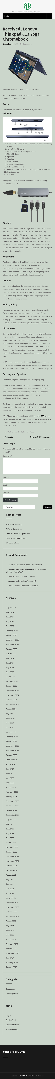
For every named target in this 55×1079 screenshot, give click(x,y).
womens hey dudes (16, 569)
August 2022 (11, 820)
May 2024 (10, 723)
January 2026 (11, 635)
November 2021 (12, 861)
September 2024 (12, 704)
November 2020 (12, 907)
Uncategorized (12, 994)
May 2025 (10, 668)
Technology (10, 989)
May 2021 (10, 889)
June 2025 (10, 663)
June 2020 (10, 930)
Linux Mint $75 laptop (41, 416)
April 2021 (10, 893)
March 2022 (11, 843)
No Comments (26, 44)
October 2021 (11, 866)
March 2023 (11, 787)
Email (5, 485)
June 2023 (10, 774)
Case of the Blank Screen (16, 538)
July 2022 (10, 824)
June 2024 (10, 718)
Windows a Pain (12, 543)
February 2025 (12, 681)
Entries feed (11, 1020)
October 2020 (11, 912)
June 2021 (10, 884)
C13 (9, 432)
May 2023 (10, 778)
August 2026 (11, 608)
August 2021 (11, 875)
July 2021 (10, 880)
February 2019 (12, 962)
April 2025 (10, 672)
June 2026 (10, 617)
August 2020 (11, 921)
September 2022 (12, 815)
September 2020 (12, 916)
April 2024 (10, 727)
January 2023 (11, 797)
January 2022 (11, 852)
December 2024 (12, 691)
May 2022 (10, 833)
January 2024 (11, 741)
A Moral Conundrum (14, 529)
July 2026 (10, 612)
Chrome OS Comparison (41, 437)
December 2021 (12, 856)
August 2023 (11, 764)
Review (26, 432)
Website (6, 492)
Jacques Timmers (15, 565)
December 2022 (12, 801)
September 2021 (12, 870)
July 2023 (10, 769)
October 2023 (11, 755)
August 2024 (11, 709)
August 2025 (11, 654)
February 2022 (12, 847)
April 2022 (10, 838)
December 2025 (12, 640)
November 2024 (12, 695)
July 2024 (10, 714)
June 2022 (10, 829)
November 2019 (12, 953)
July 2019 (10, 958)
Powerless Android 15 (27, 581)
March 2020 (11, 939)
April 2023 (10, 783)
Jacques (11, 581)
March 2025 (11, 677)
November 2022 (12, 806)
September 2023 (12, 760)
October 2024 (11, 700)
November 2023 (12, 750)
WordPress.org (12, 1029)
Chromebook (17, 432)
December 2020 (12, 903)
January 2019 (11, 967)
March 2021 (11, 898)
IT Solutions (39, 1076)
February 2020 (12, 944)
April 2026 (10, 626)
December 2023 (12, 746)
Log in (8, 1015)
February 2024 (12, 737)
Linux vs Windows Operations (18, 534)
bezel (31, 248)
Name (6, 478)
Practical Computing (14, 524)
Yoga (32, 432)
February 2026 (12, 631)
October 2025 (11, 649)
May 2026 (10, 621)
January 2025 (11, 686)
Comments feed (12, 1025)
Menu (6, 16)
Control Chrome (29, 576)
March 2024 (11, 732)
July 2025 (10, 658)
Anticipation (7, 113)
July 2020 (10, 926)
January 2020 (11, 949)
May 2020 (10, 935)
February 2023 (12, 792)
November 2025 (12, 644)
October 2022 (11, 810)
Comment (7, 456)
